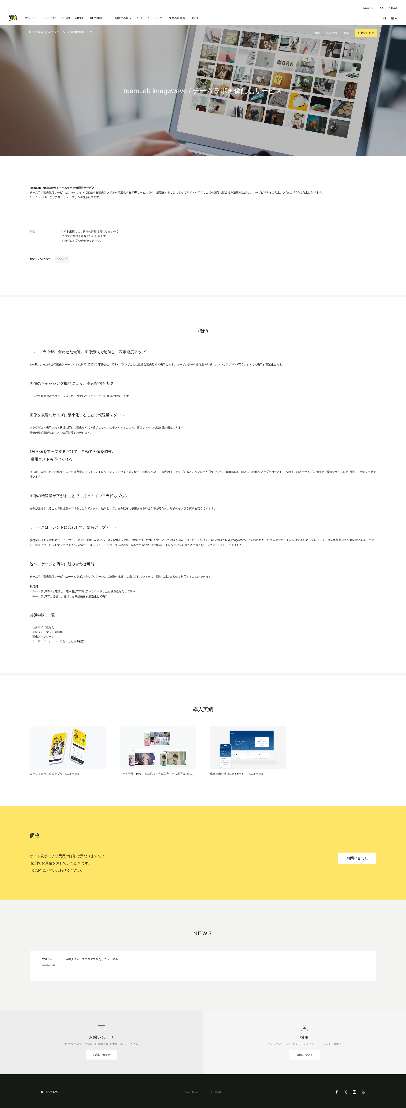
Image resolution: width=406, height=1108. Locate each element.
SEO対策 (62, 259)
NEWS (66, 18)
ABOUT (80, 18)
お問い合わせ (366, 32)
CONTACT (391, 8)
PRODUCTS (48, 18)
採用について (304, 1054)
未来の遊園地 (177, 18)
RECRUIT (96, 18)
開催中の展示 (123, 18)
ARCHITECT (155, 18)
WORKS (30, 18)
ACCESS (368, 8)
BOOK (194, 18)
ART (139, 18)
